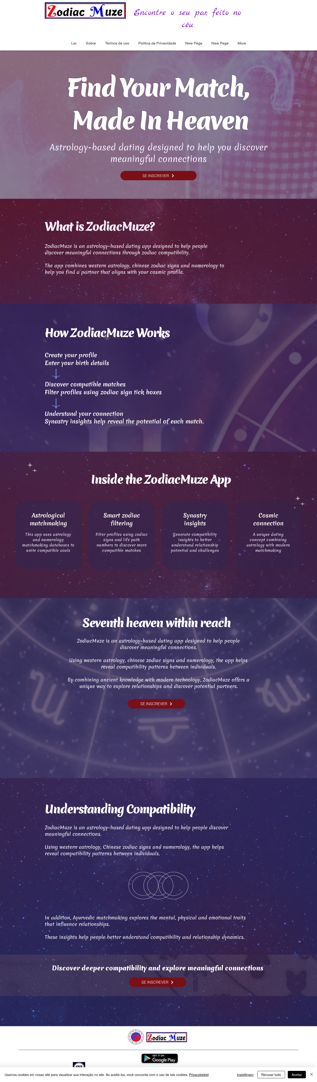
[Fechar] (311, 1074)
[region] (48, 535)
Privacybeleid (199, 1074)
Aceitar (297, 1074)
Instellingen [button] (245, 1074)
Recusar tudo (271, 1074)
